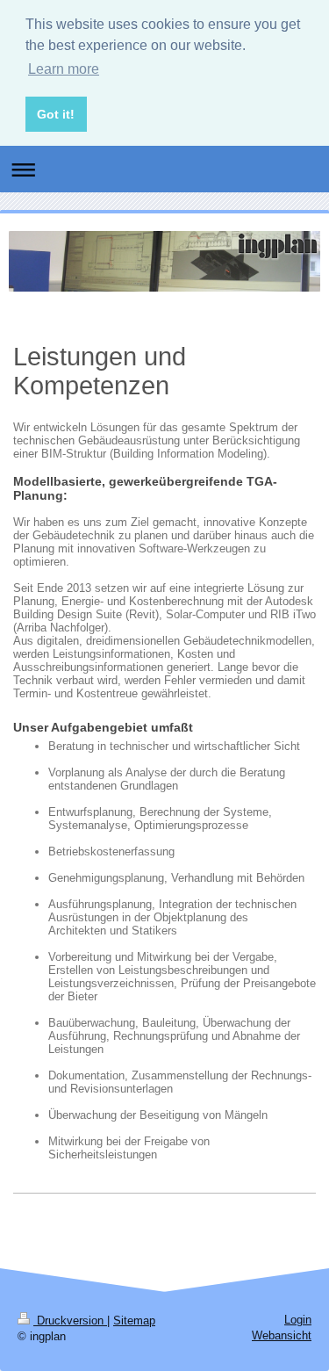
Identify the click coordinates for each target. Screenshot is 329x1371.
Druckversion (70, 1320)
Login (297, 1319)
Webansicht (281, 1335)
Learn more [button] (63, 68)
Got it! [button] (56, 114)
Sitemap (134, 1320)
